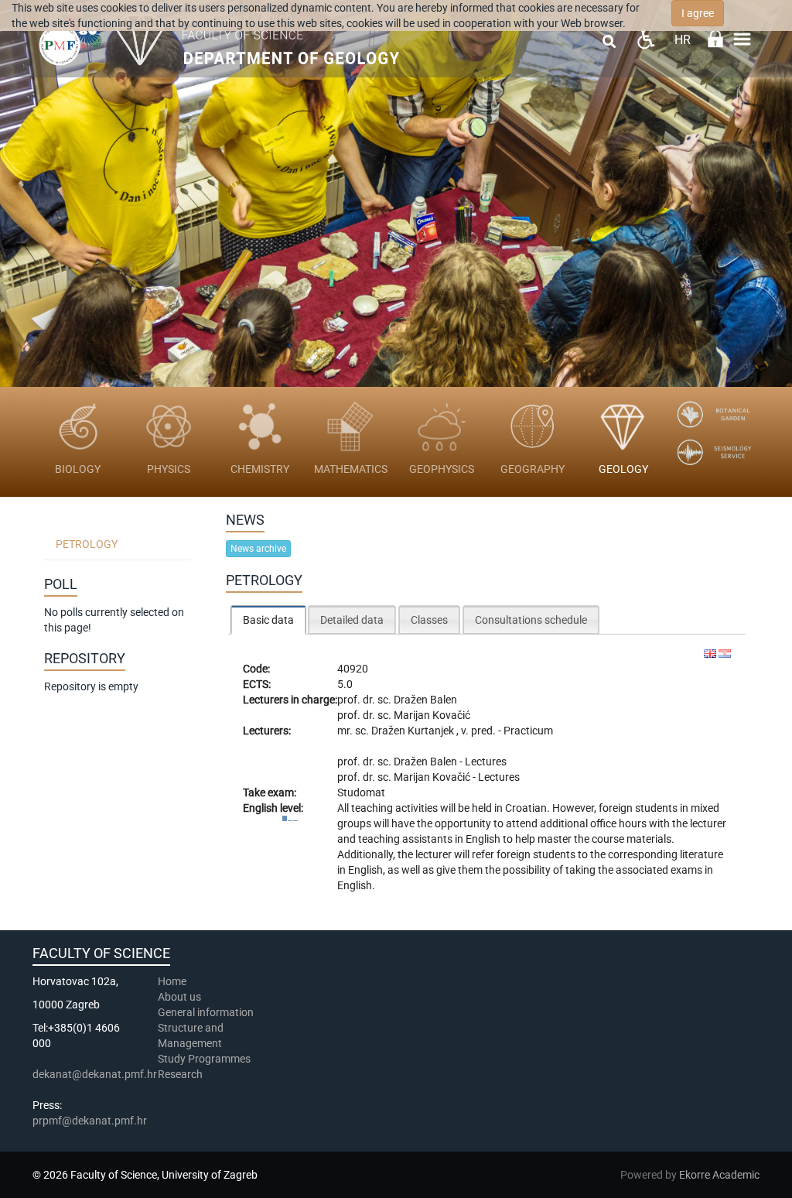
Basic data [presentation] (268, 620)
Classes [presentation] (429, 620)
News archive (258, 548)
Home (172, 981)
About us (180, 997)
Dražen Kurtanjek (413, 730)
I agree (697, 13)
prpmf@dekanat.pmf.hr (89, 1120)
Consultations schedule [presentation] (531, 620)
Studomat (361, 792)
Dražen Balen (425, 699)
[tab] (268, 619)
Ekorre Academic (719, 1175)
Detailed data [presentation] (352, 620)
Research (181, 1074)
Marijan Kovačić (432, 715)
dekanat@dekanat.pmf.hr (94, 1074)
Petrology (87, 544)
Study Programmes (204, 1059)
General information (206, 1012)
